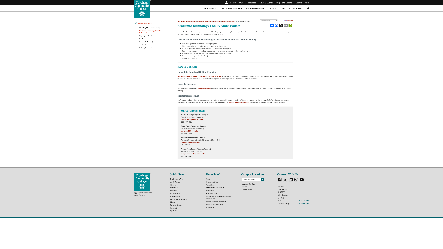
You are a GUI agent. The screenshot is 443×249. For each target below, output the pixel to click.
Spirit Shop (174, 210)
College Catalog (175, 196)
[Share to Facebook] (276, 25)
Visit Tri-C (281, 186)
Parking (244, 186)
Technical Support (176, 205)
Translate (290, 20)
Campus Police (247, 189)
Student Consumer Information (216, 201)
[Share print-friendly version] (290, 25)
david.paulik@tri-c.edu (189, 131)
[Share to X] (281, 25)
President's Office (212, 182)
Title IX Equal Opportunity (214, 204)
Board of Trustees (211, 193)
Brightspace (217, 21)
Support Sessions (204, 88)
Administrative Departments (215, 187)
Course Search (175, 193)
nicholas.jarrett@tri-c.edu (190, 142)
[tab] (210, 8)
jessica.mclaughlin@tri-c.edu (192, 119)
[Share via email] (286, 25)
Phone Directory (283, 189)
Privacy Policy (210, 207)
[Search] (308, 8)
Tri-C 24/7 (281, 192)
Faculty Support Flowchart (239, 102)
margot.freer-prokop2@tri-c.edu (193, 154)
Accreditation (210, 185)
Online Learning (191, 21)
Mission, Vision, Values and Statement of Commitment (219, 197)
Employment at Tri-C (176, 179)
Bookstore (173, 190)
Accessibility (210, 190)
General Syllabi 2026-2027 (179, 199)
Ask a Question (282, 195)
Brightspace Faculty (228, 21)
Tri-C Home (181, 21)
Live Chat (281, 198)
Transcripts (173, 208)
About (208, 179)
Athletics (173, 185)
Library (172, 202)
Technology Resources (204, 21)
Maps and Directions (248, 184)
